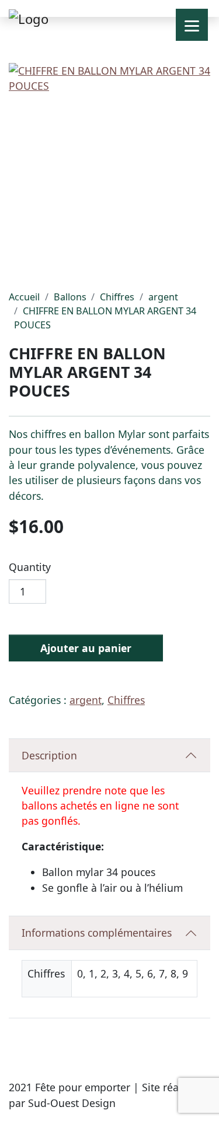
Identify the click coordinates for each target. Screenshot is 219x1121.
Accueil (24, 296)
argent (163, 296)
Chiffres (117, 296)
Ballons (70, 296)
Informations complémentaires (97, 933)
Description (49, 755)
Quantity (30, 567)
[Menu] (192, 25)
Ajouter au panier (85, 648)
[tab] (109, 755)
